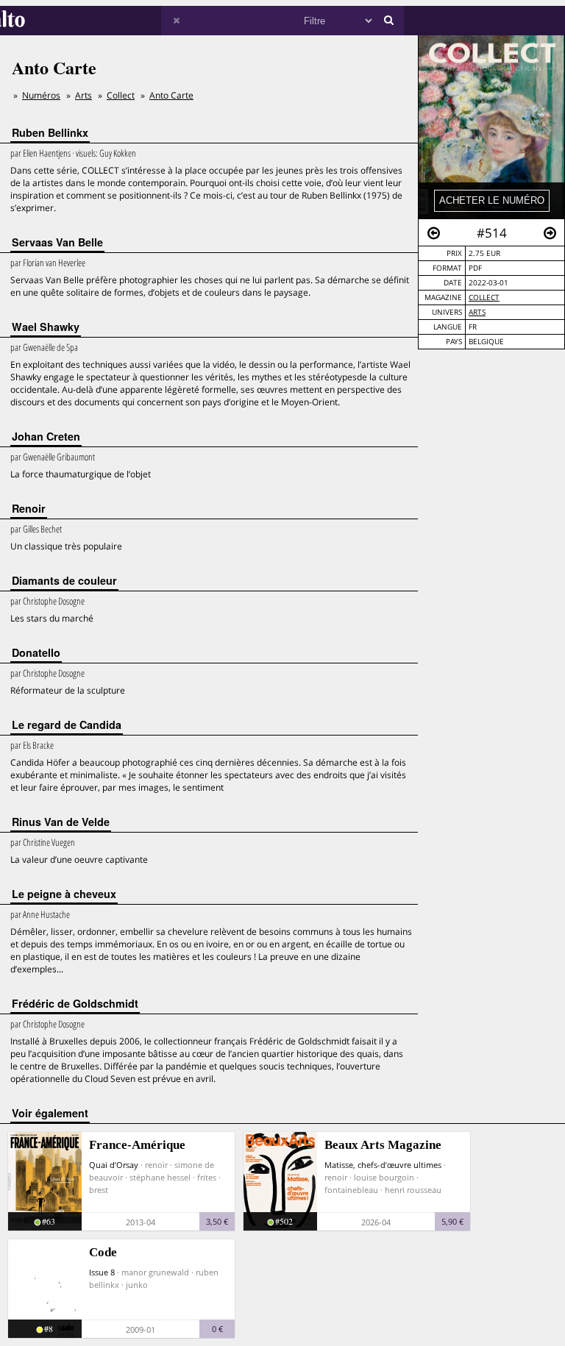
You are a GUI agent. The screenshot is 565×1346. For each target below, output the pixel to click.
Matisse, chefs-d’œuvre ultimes (382, 1164)
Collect (484, 297)
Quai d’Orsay (113, 1164)
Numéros (41, 95)
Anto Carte (171, 95)
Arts (477, 312)
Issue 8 (102, 1272)
